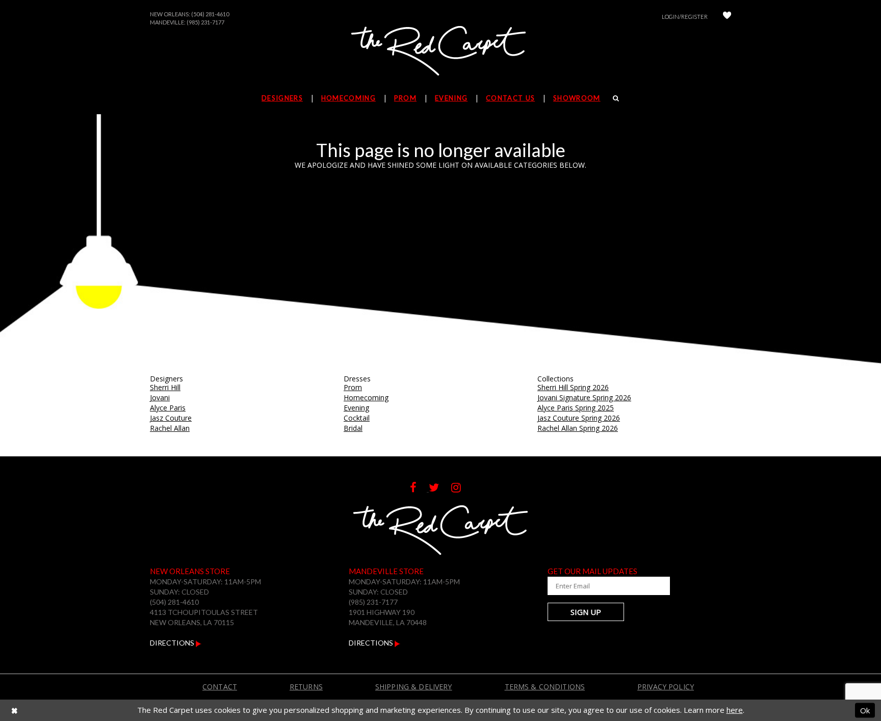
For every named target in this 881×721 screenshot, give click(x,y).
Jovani (160, 397)
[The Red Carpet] (440, 51)
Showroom (576, 98)
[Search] (616, 98)
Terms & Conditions (545, 686)
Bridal (353, 428)
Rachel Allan (170, 428)
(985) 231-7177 (205, 22)
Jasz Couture (171, 418)
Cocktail (357, 418)
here (735, 710)
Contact (219, 686)
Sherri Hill (165, 387)
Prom (353, 387)
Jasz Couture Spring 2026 (578, 418)
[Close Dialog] (14, 710)
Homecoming (366, 397)
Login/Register (685, 16)
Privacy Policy (665, 686)
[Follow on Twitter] (440, 489)
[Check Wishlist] (727, 16)
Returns (306, 686)
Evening (356, 408)
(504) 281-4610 (210, 14)
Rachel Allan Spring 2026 (577, 428)
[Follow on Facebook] (419, 489)
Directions (173, 642)
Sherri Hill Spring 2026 (573, 387)
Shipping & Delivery (413, 686)
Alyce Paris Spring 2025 (575, 408)
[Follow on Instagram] (461, 489)
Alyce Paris (168, 408)
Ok (865, 710)
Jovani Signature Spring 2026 (584, 397)
